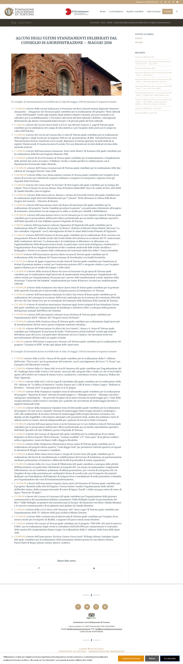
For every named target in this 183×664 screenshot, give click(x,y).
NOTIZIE (139, 42)
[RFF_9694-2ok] (66, 74)
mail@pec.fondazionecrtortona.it (108, 629)
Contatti (83, 649)
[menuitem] (76, 11)
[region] (91, 658)
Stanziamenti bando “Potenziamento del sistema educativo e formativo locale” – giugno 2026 (153, 62)
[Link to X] (169, 2)
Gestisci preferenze (131, 658)
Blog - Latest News (21, 22)
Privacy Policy (96, 649)
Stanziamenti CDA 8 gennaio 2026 (146, 113)
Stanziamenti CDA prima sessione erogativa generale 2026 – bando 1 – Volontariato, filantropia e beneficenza (153, 80)
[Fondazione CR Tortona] (20, 11)
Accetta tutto (170, 658)
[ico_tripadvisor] (92, 616)
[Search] (176, 11)
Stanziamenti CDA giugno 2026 (145, 68)
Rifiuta (152, 658)
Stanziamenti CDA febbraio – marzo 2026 (148, 108)
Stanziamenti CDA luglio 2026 (144, 57)
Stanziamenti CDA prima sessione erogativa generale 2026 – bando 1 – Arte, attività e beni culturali (153, 87)
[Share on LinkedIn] (94, 568)
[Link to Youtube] (177, 2)
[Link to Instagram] (165, 2)
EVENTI (138, 38)
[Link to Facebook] (161, 2)
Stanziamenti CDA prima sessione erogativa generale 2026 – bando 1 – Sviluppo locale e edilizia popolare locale (153, 94)
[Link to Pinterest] (173, 2)
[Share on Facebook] (38, 568)
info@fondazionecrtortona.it (78, 629)
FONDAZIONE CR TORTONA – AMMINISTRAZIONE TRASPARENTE (91, 651)
